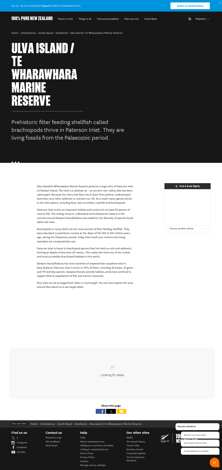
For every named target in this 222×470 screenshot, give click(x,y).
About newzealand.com (92, 441)
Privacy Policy (87, 457)
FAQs (82, 437)
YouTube (20, 452)
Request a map (53, 437)
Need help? (51, 445)
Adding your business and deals (96, 445)
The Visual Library (135, 441)
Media (129, 437)
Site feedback (53, 441)
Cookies (84, 461)
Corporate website (136, 453)
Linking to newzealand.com (94, 449)
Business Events (134, 449)
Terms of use (86, 453)
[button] (65, 18)
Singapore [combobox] (201, 18)
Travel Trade (132, 445)
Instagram (21, 442)
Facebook (21, 447)
